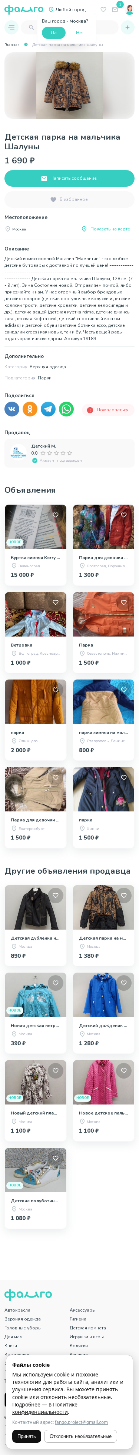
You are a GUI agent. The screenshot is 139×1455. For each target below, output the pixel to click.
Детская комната (88, 1328)
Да (54, 33)
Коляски (79, 1346)
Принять (26, 1436)
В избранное (74, 199)
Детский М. (43, 446)
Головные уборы (23, 1328)
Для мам (13, 1337)
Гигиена (78, 1319)
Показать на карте (110, 229)
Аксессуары (83, 1310)
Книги (10, 1346)
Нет (80, 33)
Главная (12, 44)
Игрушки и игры (87, 1337)
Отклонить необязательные (81, 1436)
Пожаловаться (113, 410)
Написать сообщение (73, 178)
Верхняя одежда (22, 1319)
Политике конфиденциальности (44, 1408)
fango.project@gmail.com (81, 1422)
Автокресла (17, 1310)
